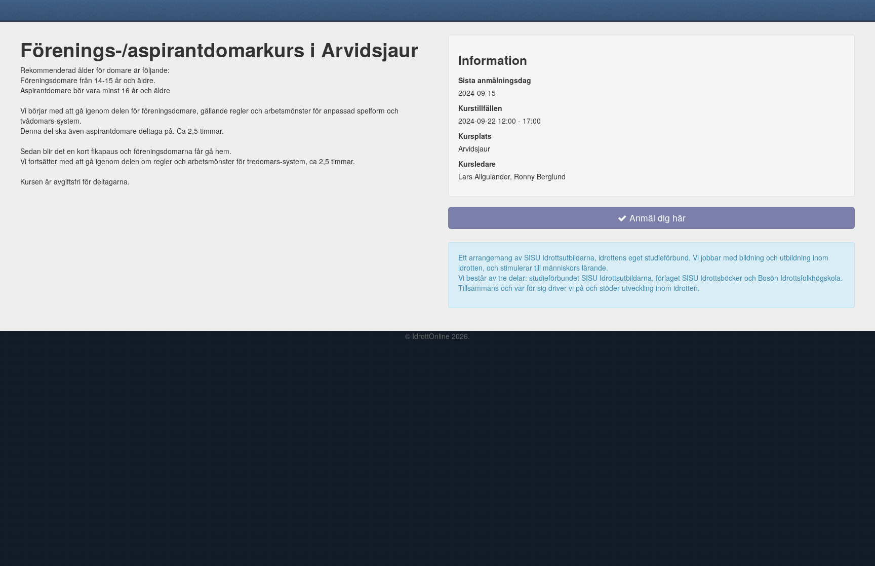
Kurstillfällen (480, 108)
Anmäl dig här (656, 217)
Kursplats (475, 136)
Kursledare (477, 164)
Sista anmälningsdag (494, 80)
